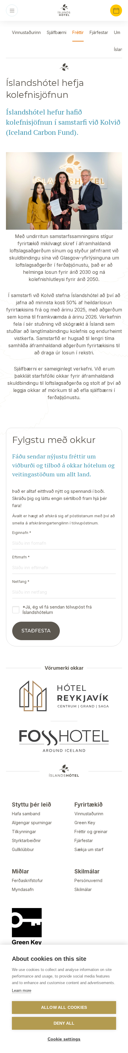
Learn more (21, 990)
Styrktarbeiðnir (26, 840)
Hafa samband (26, 813)
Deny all (64, 1023)
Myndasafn (23, 889)
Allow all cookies (64, 1007)
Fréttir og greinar (90, 831)
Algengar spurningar (32, 822)
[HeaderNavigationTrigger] (12, 10)
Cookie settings (64, 1039)
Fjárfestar (83, 840)
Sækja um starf (88, 849)
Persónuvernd (88, 880)
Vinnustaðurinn (88, 813)
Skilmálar (83, 889)
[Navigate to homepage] (64, 10)
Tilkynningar (24, 831)
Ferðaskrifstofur (27, 880)
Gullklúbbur (23, 849)
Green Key (84, 822)
